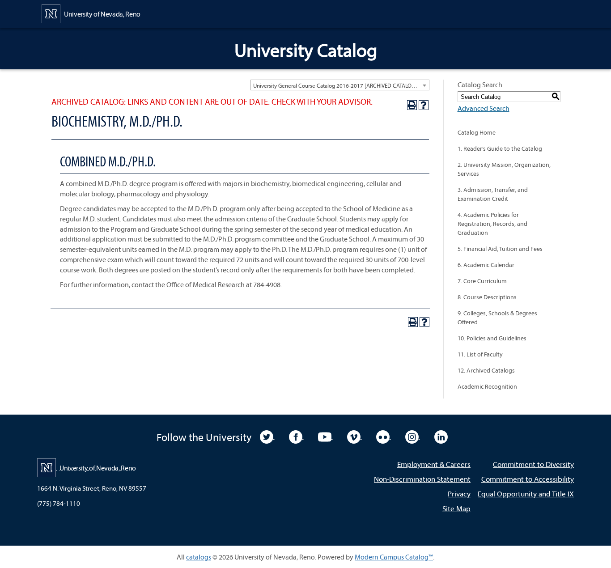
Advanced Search (483, 108)
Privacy (459, 493)
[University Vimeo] (354, 436)
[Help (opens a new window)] (424, 105)
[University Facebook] (296, 436)
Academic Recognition (487, 386)
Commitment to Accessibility (527, 478)
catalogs (198, 556)
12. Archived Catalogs (486, 370)
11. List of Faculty (480, 354)
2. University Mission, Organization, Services (504, 169)
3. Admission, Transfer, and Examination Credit (493, 194)
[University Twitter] (267, 436)
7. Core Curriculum (482, 281)
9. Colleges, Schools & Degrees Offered (497, 317)
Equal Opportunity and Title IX (526, 493)
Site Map (456, 508)
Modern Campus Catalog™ (394, 556)
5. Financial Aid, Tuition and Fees (500, 249)
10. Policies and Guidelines (492, 338)
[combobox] (339, 85)
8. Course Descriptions (487, 297)
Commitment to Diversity (533, 464)
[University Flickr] (383, 436)
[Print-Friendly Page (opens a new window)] (412, 105)
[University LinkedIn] (441, 436)
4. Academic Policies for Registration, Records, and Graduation (492, 224)
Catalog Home (477, 132)
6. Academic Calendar (486, 265)
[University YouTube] (325, 436)
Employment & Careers (434, 464)
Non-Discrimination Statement (422, 478)
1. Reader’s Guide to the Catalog (500, 148)
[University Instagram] (412, 436)
